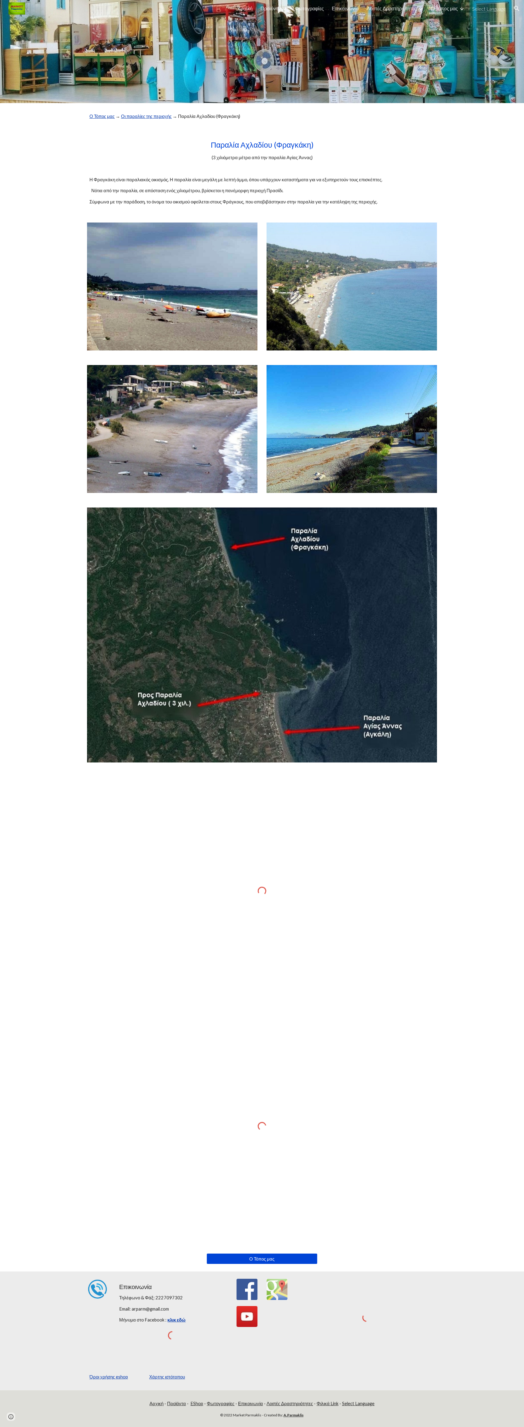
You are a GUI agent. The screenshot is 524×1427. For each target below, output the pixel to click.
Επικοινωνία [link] (345, 8)
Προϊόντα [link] (270, 8)
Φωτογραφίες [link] (309, 8)
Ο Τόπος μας (102, 116)
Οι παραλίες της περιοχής (146, 116)
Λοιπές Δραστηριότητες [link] (392, 8)
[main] (262, 116)
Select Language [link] (489, 9)
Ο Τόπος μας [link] (444, 8)
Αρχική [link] (245, 8)
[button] (516, 8)
